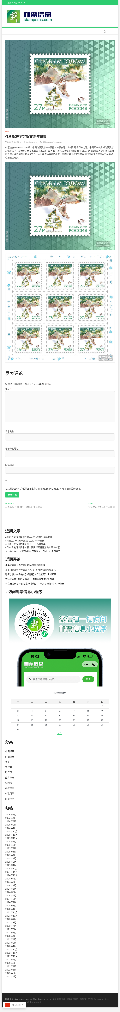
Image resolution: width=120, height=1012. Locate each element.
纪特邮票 (9, 788)
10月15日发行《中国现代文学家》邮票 (35, 579)
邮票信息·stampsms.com (17, 999)
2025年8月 (10, 845)
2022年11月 (11, 952)
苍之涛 (8, 583)
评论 (8, 389)
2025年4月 (10, 855)
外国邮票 (9, 756)
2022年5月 (10, 973)
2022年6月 (10, 969)
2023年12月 (11, 909)
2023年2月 (10, 942)
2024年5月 (10, 892)
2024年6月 (10, 888)
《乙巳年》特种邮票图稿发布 (41, 569)
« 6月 (59, 733)
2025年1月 (10, 865)
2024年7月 (10, 885)
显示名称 (10, 431)
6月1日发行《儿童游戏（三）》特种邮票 (24, 540)
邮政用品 (9, 793)
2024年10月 (11, 875)
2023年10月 (11, 915)
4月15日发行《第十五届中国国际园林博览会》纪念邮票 (32, 547)
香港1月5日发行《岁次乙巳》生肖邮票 (37, 574)
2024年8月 (10, 882)
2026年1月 (10, 828)
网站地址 (9, 465)
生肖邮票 (9, 777)
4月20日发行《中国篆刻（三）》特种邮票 (25, 544)
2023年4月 (10, 936)
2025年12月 (11, 831)
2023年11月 (11, 912)
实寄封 (8, 767)
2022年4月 (10, 976)
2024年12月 (11, 868)
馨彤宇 (8, 574)
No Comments (31, 142)
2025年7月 (10, 848)
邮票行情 (9, 798)
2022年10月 (11, 956)
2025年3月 (10, 858)
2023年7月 (10, 925)
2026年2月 (10, 824)
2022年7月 (10, 966)
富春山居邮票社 (13, 569)
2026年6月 (10, 814)
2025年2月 (10, 861)
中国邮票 (9, 751)
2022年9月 (10, 959)
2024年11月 (11, 872)
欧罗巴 (8, 772)
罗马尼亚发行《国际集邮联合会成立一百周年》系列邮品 (32, 550)
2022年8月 (10, 963)
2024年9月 (10, 878)
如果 (7, 565)
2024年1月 (10, 905)
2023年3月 (10, 939)
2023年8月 (10, 922)
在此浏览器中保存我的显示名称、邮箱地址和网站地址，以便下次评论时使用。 (43, 488)
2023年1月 (10, 946)
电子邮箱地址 (12, 448)
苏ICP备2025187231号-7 (43, 999)
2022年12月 (11, 949)
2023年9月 (10, 919)
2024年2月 (10, 902)
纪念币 (8, 783)
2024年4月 (10, 895)
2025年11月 (11, 834)
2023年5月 (10, 932)
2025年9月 (10, 841)
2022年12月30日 (14, 142)
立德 (7, 579)
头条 (7, 131)
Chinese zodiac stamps (52, 142)
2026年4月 (10, 818)
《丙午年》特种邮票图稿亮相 (30, 565)
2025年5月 (10, 851)
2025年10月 (11, 838)
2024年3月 (10, 898)
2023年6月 (10, 929)
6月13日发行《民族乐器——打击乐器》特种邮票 (28, 537)
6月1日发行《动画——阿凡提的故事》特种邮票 (41, 583)
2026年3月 (10, 821)
